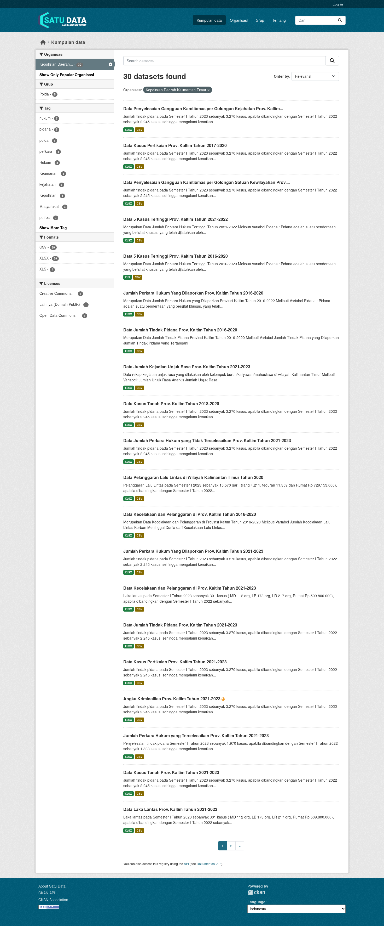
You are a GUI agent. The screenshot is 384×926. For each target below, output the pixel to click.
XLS (127, 277)
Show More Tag (53, 227)
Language (256, 901)
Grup (260, 20)
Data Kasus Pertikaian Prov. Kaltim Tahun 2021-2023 (175, 662)
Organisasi (239, 20)
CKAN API (46, 892)
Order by (281, 76)
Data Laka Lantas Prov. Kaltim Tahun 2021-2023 (170, 809)
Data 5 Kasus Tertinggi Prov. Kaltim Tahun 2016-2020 (175, 256)
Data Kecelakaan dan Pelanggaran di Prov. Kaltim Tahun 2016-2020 (189, 514)
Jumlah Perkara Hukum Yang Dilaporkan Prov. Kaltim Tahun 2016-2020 (193, 293)
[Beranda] (43, 42)
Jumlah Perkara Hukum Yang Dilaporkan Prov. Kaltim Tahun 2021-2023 (193, 551)
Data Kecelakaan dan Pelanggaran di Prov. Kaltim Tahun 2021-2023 (189, 588)
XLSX (128, 130)
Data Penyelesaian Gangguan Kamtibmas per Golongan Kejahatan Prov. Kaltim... (203, 108)
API (186, 863)
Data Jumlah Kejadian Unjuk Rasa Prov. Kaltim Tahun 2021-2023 (186, 367)
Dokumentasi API (209, 863)
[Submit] (340, 20)
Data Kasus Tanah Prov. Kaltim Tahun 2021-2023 (171, 772)
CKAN (256, 892)
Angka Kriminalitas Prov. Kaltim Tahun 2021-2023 (172, 699)
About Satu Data (52, 886)
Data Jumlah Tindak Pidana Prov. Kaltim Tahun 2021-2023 (180, 625)
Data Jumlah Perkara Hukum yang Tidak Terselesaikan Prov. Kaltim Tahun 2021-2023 (207, 440)
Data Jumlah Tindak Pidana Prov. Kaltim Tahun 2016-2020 (180, 330)
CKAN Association (53, 899)
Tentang (279, 20)
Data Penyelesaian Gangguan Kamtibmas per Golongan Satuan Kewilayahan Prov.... (206, 182)
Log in (338, 4)
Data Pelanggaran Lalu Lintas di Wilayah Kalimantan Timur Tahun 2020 (193, 477)
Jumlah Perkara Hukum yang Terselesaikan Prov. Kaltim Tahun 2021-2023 (196, 735)
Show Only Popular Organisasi (66, 74)
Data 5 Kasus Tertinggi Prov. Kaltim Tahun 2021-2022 (175, 219)
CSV (139, 130)
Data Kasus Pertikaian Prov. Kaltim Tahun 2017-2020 (175, 145)
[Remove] (208, 90)
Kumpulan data (209, 20)
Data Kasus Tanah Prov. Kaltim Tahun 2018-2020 (171, 403)
